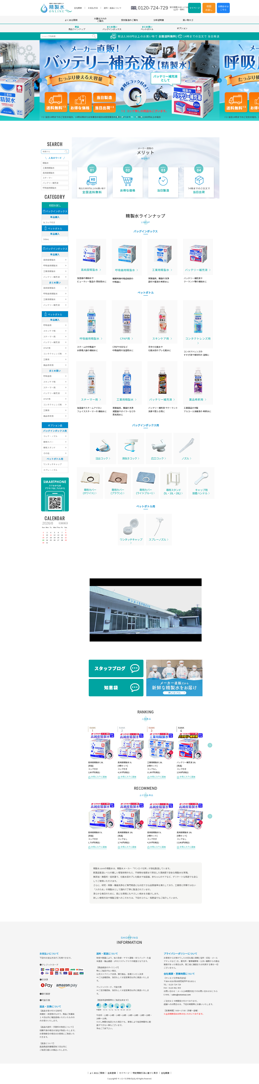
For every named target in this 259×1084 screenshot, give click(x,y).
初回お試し (209, 8)
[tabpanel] (129, 80)
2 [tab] (122, 117)
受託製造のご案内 (129, 20)
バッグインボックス (112, 28)
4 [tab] (131, 117)
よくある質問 (71, 20)
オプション (182, 28)
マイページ (194, 7)
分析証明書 (158, 20)
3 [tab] (127, 117)
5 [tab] (136, 117)
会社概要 (165, 1073)
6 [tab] (141, 117)
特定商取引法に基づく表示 (145, 1073)
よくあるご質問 (97, 1073)
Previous (84, 752)
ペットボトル (147, 28)
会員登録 (111, 1073)
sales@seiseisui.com (181, 994)
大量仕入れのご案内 (100, 19)
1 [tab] (117, 117)
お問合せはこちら (223, 8)
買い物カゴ (188, 20)
